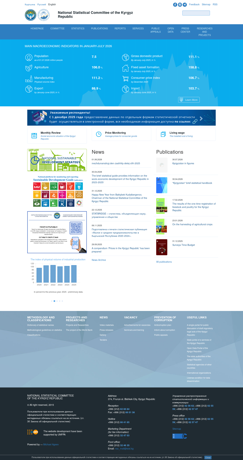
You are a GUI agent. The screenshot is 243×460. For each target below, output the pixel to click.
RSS (215, 4)
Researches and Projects (204, 32)
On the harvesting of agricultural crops (192, 224)
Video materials (107, 324)
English (52, 4)
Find (214, 13)
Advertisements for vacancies (137, 324)
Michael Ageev (51, 444)
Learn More (191, 99)
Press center (185, 30)
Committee (57, 28)
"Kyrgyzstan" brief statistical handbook (192, 182)
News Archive (99, 259)
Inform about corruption (164, 329)
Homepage (37, 28)
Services (138, 28)
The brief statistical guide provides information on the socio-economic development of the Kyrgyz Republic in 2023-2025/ (120, 179)
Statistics (77, 28)
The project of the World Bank (79, 329)
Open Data (170, 30)
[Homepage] (37, 14)
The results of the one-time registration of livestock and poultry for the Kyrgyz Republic (194, 207)
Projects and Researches (77, 324)
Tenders (103, 339)
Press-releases (106, 329)
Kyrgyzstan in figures (183, 163)
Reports (120, 28)
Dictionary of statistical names (40, 324)
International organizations (199, 372)
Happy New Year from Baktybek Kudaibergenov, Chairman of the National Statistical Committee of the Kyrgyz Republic (119, 198)
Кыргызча (30, 4)
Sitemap (206, 4)
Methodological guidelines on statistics (44, 329)
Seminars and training (134, 329)
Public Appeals (155, 30)
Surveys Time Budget (183, 244)
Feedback (194, 4)
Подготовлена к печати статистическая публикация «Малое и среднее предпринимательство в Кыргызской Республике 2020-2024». (119, 232)
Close (208, 457)
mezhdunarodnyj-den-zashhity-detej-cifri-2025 (116, 163)
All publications (164, 261)
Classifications (33, 334)
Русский (41, 4)
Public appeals (161, 334)
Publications (99, 28)
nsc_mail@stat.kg (124, 448)
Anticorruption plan (162, 324)
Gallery (103, 334)
